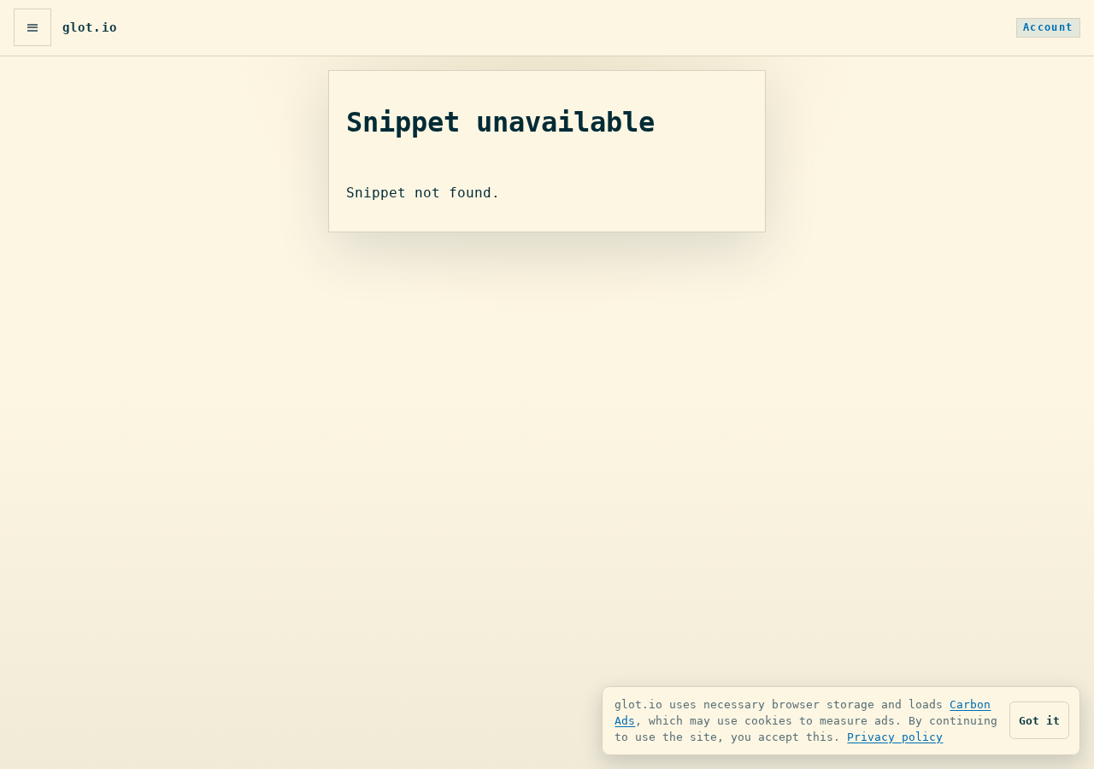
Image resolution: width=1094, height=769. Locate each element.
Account (1048, 27)
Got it (1039, 720)
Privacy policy (895, 737)
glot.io (89, 27)
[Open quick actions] (32, 27)
